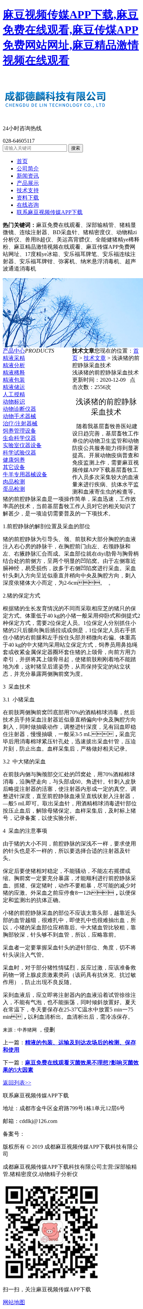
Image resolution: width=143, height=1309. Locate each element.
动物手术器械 (19, 416)
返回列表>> (17, 1083)
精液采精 (14, 358)
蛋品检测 (14, 489)
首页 (22, 161)
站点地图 (21, 1154)
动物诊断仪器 (19, 409)
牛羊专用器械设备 (25, 474)
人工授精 (14, 394)
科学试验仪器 (19, 453)
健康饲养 (14, 460)
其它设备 (14, 467)
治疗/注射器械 (20, 423)
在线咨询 (28, 205)
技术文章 (95, 358)
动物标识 (14, 402)
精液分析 (14, 365)
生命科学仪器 (19, 438)
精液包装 (14, 380)
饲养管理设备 (19, 431)
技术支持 (28, 190)
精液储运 (14, 387)
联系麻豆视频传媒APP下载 (50, 212)
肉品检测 (14, 482)
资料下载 (28, 198)
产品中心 (14, 351)
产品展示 (28, 183)
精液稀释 (14, 372)
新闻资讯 (28, 176)
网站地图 (14, 1302)
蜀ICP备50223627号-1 (51, 1134)
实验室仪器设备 (22, 445)
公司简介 (28, 168)
